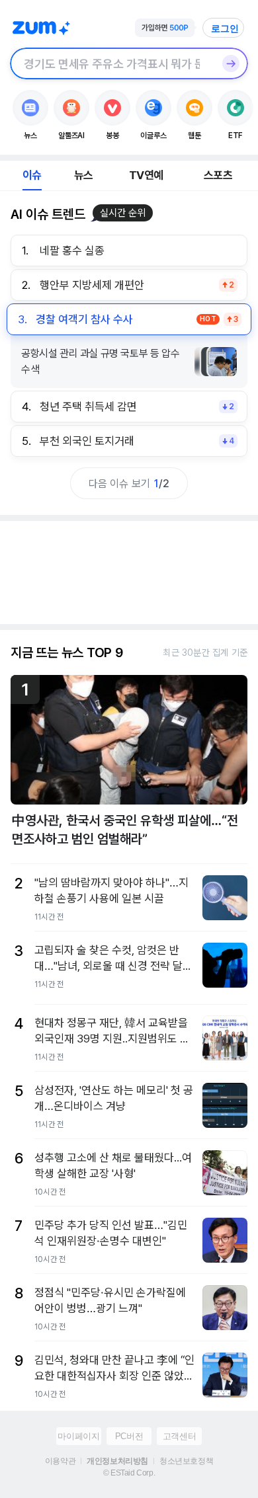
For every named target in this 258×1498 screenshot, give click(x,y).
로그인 (225, 28)
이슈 (31, 175)
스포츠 (218, 175)
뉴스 (83, 175)
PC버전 (129, 1436)
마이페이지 (78, 1436)
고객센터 (179, 1436)
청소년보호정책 (186, 1461)
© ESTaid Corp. (129, 1473)
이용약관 (60, 1461)
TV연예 (146, 175)
